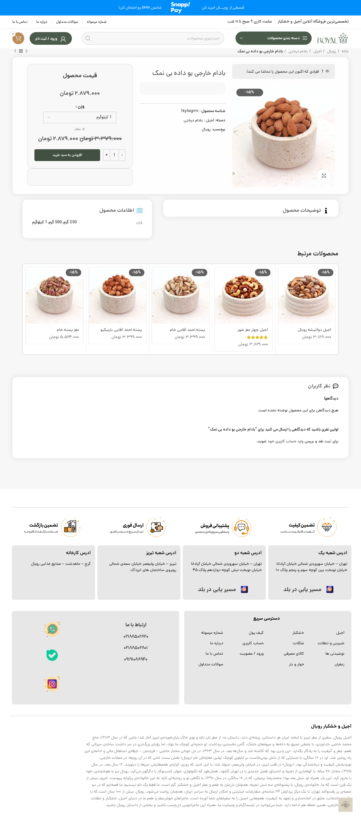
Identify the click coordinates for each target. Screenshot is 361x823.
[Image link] (52, 655)
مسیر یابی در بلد (302, 589)
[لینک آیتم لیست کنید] (327, 633)
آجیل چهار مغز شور (252, 330)
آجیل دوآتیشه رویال (314, 330)
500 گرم (55, 222)
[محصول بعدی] (15, 51)
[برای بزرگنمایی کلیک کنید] (324, 176)
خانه (345, 51)
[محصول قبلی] (26, 51)
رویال (331, 51)
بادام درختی (297, 51)
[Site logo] (333, 38)
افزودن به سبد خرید (67, 155)
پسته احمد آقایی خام (187, 330)
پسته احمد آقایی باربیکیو (121, 330)
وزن (81, 106)
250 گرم (70, 222)
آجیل (317, 51)
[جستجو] (88, 38)
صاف (77, 129)
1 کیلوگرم (39, 222)
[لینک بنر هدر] (180, 7)
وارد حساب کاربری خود (285, 441)
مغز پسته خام (68, 330)
